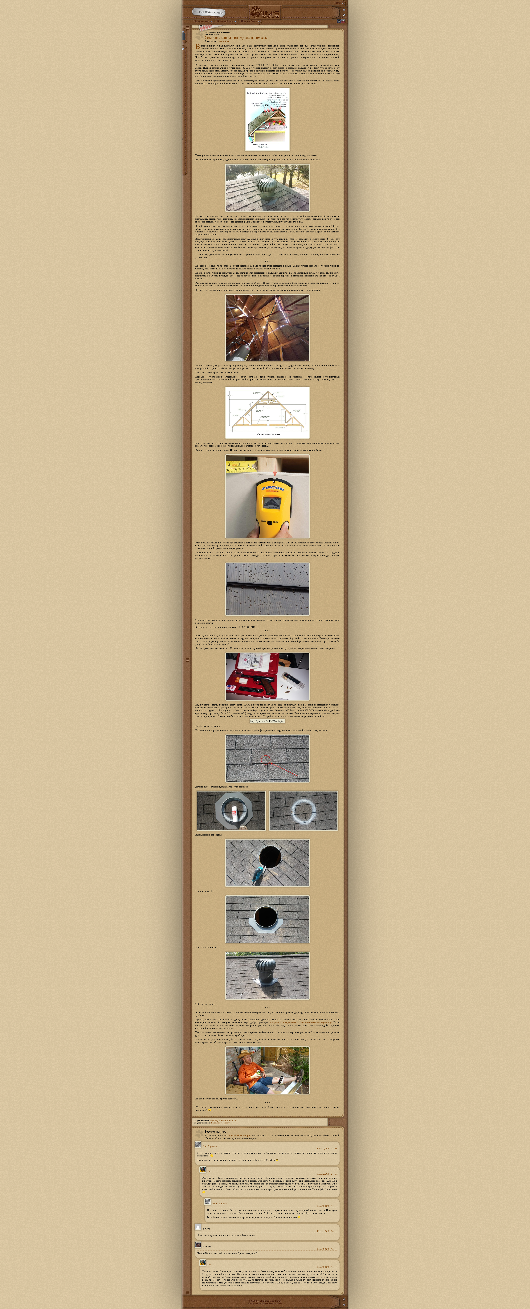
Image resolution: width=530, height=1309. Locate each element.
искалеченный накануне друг (316, 1022)
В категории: (217, 41)
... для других (223, 41)
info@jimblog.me (209, 12)
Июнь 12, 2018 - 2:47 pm (327, 1174)
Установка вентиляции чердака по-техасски (236, 37)
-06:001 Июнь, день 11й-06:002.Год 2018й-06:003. (217, 34)
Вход (338, 2)
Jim (209, 1171)
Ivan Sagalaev (210, 1146)
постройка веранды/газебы (284, 1022)
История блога (249, 21)
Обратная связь (201, 21)
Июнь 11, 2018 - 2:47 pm (327, 1149)
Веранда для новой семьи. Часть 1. (224, 1121)
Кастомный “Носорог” (220, 1123)
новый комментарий (240, 1135)
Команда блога (225, 21)
